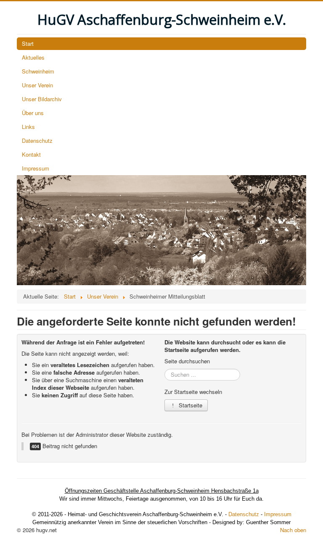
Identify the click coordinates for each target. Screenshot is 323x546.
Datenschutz (37, 140)
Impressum (35, 168)
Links (28, 127)
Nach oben (293, 530)
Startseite (189, 405)
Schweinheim (38, 71)
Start (28, 43)
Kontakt (31, 154)
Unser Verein (37, 85)
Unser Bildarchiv (42, 99)
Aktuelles (33, 57)
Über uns (33, 113)
